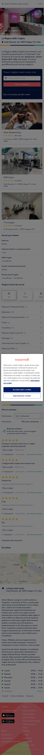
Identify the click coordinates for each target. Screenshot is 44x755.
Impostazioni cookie (22, 396)
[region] (22, 377)
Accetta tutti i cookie (22, 390)
